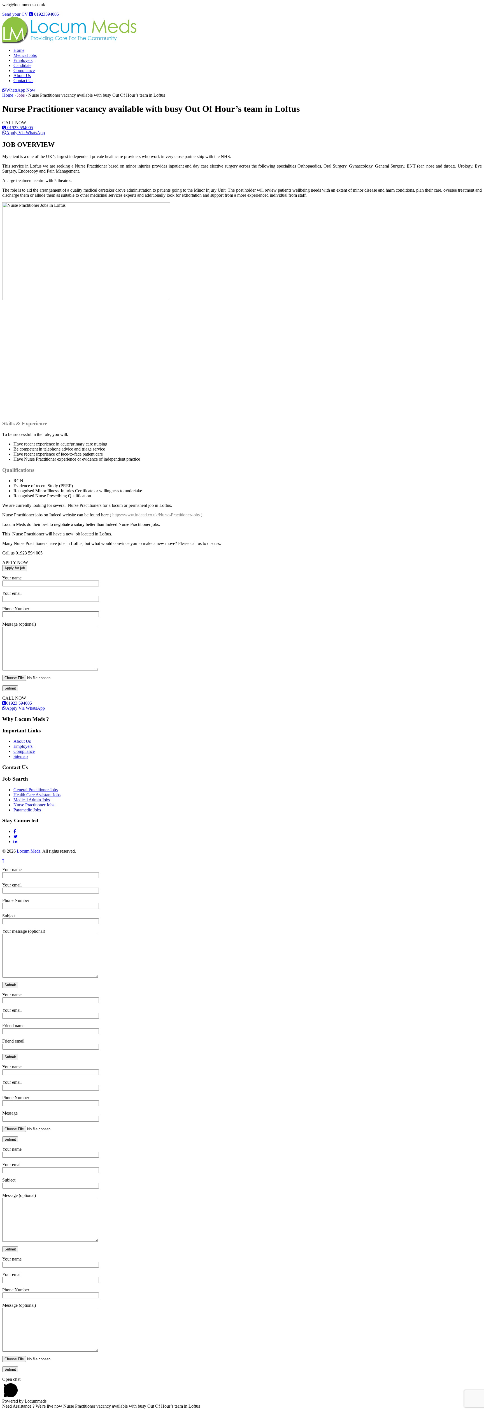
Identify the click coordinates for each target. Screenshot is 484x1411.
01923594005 (46, 14)
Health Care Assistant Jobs (37, 794)
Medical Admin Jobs (31, 799)
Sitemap (20, 756)
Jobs (21, 95)
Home (18, 50)
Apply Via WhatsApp (25, 132)
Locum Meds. (29, 851)
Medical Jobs (25, 55)
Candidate (22, 65)
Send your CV (15, 14)
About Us (22, 75)
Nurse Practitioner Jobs (33, 804)
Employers (22, 60)
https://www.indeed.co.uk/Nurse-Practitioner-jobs (156, 514)
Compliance (24, 70)
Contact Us (23, 80)
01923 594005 (19, 127)
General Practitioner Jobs (35, 789)
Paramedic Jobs (27, 809)
